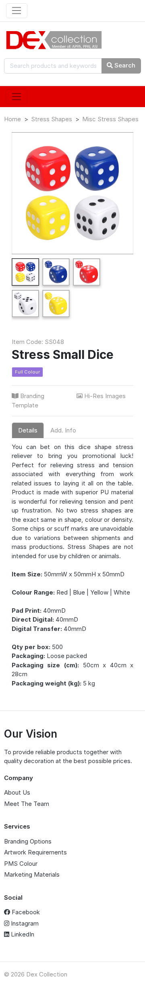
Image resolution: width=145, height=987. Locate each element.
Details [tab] (27, 430)
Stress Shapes (51, 119)
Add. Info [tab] (63, 430)
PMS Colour (20, 863)
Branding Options (28, 841)
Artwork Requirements (35, 852)
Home (12, 119)
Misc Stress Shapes (110, 119)
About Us (17, 792)
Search (124, 65)
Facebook (25, 912)
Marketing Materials (32, 874)
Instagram (24, 923)
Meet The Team (26, 804)
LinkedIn (21, 934)
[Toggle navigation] (16, 11)
